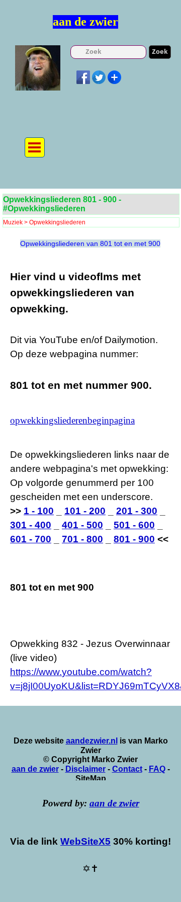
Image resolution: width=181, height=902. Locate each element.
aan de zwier (85, 21)
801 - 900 (134, 539)
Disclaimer (85, 769)
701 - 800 (82, 539)
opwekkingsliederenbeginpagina (72, 420)
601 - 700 (30, 539)
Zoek (160, 52)
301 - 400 (30, 525)
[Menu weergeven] (35, 147)
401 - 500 (82, 525)
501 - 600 (134, 525)
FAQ (157, 769)
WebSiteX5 (85, 841)
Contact (127, 769)
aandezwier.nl (92, 740)
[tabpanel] (90, 331)
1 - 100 (39, 511)
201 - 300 (136, 511)
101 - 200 (85, 511)
